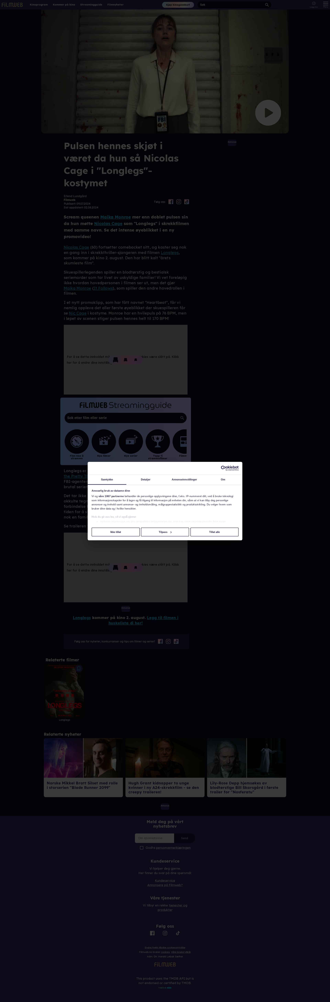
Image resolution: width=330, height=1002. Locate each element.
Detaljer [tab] (145, 479)
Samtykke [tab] (107, 479)
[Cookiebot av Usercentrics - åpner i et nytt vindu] (223, 468)
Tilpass (163, 531)
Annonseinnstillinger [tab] (184, 479)
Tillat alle (214, 531)
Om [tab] (223, 479)
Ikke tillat (115, 531)
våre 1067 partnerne (111, 496)
